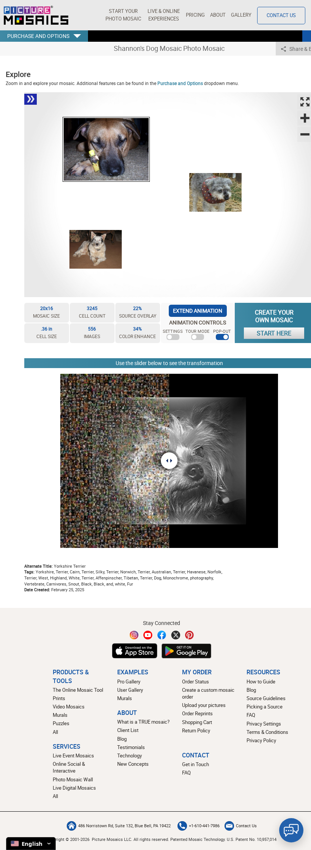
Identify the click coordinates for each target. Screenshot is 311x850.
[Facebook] (161, 635)
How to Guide (261, 681)
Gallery (241, 15)
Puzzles (61, 723)
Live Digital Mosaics (74, 788)
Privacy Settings (264, 724)
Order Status (195, 681)
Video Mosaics (69, 707)
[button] (123, 15)
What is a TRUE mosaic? (143, 722)
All (55, 732)
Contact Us (281, 15)
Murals (60, 715)
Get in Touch (195, 764)
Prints (59, 698)
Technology (129, 755)
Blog (122, 739)
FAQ (251, 715)
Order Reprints (197, 713)
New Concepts (133, 764)
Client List (127, 730)
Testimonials (131, 747)
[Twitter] (175, 635)
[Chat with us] (291, 830)
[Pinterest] (189, 635)
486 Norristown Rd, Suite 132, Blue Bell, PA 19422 (124, 825)
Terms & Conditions (267, 732)
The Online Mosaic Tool (78, 690)
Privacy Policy (261, 740)
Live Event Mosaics (73, 755)
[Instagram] (134, 635)
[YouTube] (147, 635)
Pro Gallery (128, 681)
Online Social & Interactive (69, 767)
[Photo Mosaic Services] (36, 15)
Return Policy (196, 730)
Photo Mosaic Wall (73, 779)
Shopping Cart (197, 722)
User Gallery (130, 690)
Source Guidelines (266, 698)
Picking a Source (265, 707)
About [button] (218, 15)
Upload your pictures (204, 705)
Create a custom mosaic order (208, 693)
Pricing (195, 15)
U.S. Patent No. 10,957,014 (251, 839)
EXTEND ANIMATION (197, 310)
